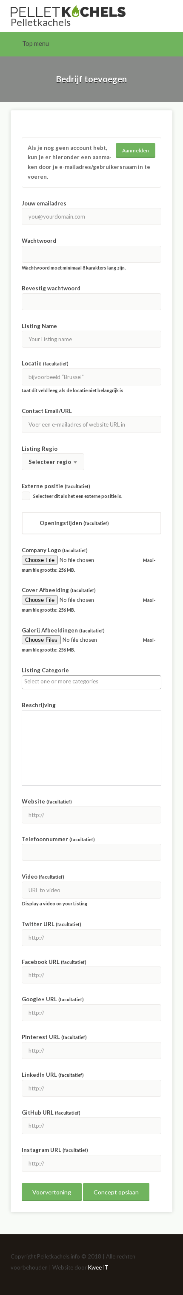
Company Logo (55, 550)
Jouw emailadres (44, 203)
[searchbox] (91, 681)
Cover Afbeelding (59, 590)
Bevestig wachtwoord (51, 288)
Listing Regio (39, 448)
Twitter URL (51, 924)
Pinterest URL (54, 1037)
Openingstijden (74, 523)
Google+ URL (53, 999)
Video (43, 876)
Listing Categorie (45, 670)
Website (47, 801)
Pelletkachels (41, 22)
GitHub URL (51, 1112)
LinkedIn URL (53, 1074)
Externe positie (56, 486)
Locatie (45, 363)
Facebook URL (54, 961)
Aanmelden (135, 150)
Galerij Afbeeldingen (63, 630)
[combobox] (53, 461)
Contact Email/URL (47, 410)
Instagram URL (55, 1149)
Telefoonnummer (58, 839)
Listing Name (39, 326)
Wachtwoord (39, 240)
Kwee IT (98, 1267)
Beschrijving (39, 705)
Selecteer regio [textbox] (50, 461)
